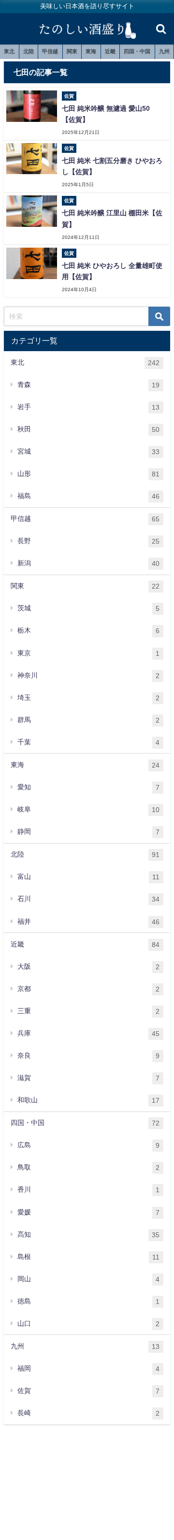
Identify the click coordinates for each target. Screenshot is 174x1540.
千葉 (88, 742)
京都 (88, 988)
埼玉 (88, 697)
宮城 (88, 451)
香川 (88, 1189)
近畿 (110, 51)
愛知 (88, 787)
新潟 (88, 563)
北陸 (28, 51)
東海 (91, 51)
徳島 (88, 1301)
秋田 (88, 429)
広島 (88, 1145)
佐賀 (88, 1390)
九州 (164, 51)
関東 (72, 51)
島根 (88, 1256)
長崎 (88, 1413)
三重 (88, 1011)
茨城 (88, 608)
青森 (88, 384)
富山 (88, 876)
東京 (88, 653)
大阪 (88, 966)
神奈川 (88, 675)
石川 (88, 899)
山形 (88, 473)
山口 (88, 1323)
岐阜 (88, 809)
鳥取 (88, 1167)
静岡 (88, 831)
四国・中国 (137, 51)
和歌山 (88, 1100)
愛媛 (88, 1212)
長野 (88, 541)
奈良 (88, 1055)
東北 (9, 51)
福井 (88, 921)
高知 (88, 1234)
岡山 (88, 1279)
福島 (88, 496)
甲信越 (50, 51)
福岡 (88, 1368)
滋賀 (88, 1077)
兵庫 (88, 1033)
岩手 (88, 407)
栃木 (88, 630)
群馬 (88, 720)
